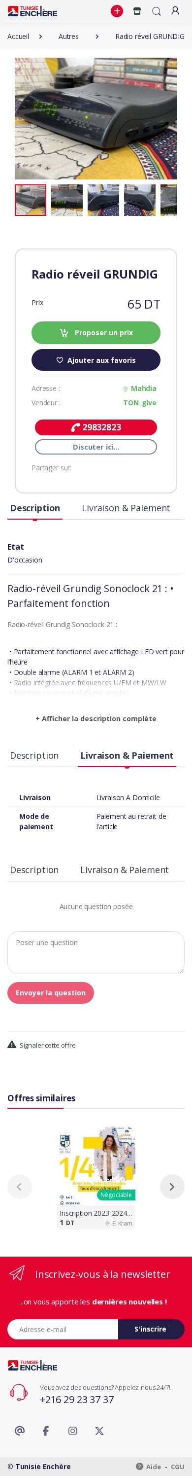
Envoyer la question (51, 992)
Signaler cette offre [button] (47, 1045)
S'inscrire (150, 1329)
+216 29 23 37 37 (77, 1399)
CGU (178, 1466)
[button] (118, 11)
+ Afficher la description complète (96, 718)
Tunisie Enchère (43, 1466)
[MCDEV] (32, 11)
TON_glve (140, 402)
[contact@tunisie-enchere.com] (19, 1431)
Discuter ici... (96, 447)
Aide (153, 1466)
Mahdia (144, 388)
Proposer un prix (103, 332)
